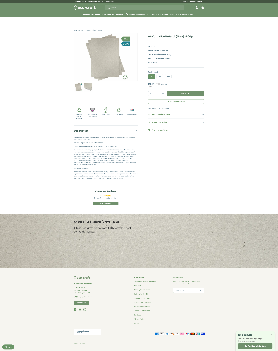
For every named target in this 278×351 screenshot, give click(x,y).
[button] (202, 7)
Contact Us (81, 303)
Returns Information (142, 306)
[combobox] (144, 7)
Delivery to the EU (141, 294)
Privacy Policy (139, 319)
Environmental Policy (142, 298)
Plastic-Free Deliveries (142, 302)
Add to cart (185, 94)
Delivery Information (142, 290)
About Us (137, 285)
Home (75, 30)
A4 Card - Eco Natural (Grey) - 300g (90, 30)
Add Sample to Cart (177, 101)
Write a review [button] (105, 203)
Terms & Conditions (142, 311)
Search (136, 323)
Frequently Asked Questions (145, 281)
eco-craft (82, 343)
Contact (137, 315)
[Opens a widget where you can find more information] (8, 347)
